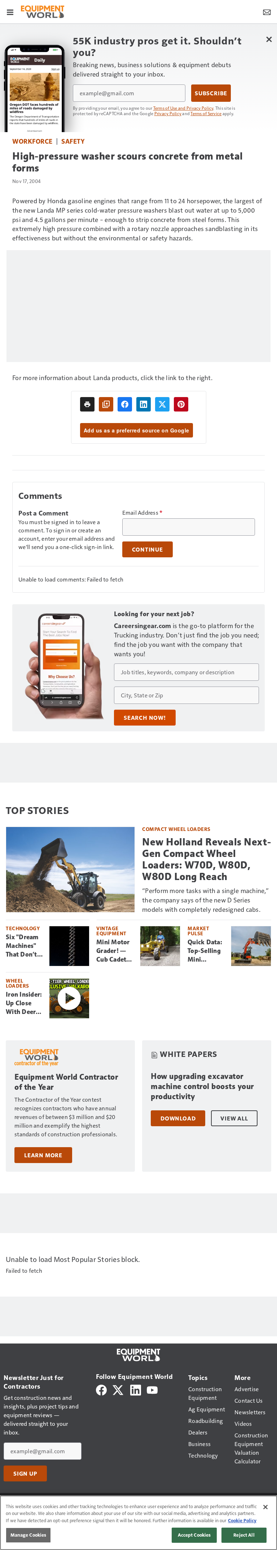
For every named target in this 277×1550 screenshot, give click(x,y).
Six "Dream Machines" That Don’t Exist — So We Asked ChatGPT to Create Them (24, 946)
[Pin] (181, 404)
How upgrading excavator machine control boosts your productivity (202, 1086)
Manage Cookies (28, 1535)
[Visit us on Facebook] (101, 1389)
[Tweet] (162, 404)
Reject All (243, 1535)
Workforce (32, 141)
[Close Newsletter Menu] (268, 39)
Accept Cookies (194, 1535)
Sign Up (25, 1473)
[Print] (87, 404)
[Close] (265, 1507)
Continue (147, 549)
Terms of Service (205, 113)
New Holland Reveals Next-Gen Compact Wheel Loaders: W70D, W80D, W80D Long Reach (206, 859)
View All (234, 1118)
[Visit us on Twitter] (118, 1389)
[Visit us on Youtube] (152, 1389)
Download (178, 1118)
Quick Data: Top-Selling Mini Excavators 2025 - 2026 (206, 951)
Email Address (142, 512)
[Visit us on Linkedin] (135, 1389)
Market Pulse (198, 930)
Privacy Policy (168, 113)
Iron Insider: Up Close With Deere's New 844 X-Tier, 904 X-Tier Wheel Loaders (24, 1003)
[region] (138, 1522)
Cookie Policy (242, 1520)
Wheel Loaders (17, 983)
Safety (72, 141)
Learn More (43, 1155)
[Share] (125, 404)
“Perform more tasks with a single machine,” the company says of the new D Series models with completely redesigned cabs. (205, 899)
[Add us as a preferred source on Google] (106, 404)
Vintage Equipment (111, 930)
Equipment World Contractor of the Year (66, 1082)
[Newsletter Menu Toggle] (267, 11)
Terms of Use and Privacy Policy (183, 108)
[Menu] (10, 11)
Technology (23, 928)
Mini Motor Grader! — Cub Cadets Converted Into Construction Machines (115, 951)
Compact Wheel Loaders (176, 829)
